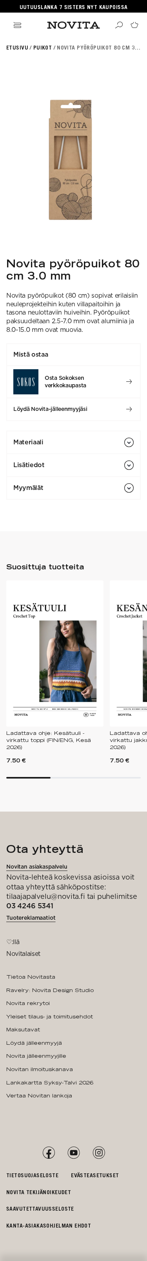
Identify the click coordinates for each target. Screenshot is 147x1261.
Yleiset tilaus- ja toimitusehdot (49, 1016)
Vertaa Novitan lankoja (39, 1095)
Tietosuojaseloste (32, 1175)
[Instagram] (99, 1153)
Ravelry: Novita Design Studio (50, 990)
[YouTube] (73, 1153)
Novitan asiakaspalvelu (36, 866)
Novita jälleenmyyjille (36, 1056)
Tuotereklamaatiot (31, 918)
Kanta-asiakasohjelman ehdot (48, 1225)
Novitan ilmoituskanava (39, 1069)
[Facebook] (48, 1153)
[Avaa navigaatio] (17, 25)
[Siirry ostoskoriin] (134, 25)
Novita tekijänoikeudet (38, 1192)
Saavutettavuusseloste (40, 1208)
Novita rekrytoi (28, 1003)
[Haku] (119, 25)
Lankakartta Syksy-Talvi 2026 (49, 1082)
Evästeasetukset (95, 1175)
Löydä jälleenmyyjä (34, 1043)
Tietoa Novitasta (30, 977)
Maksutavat (23, 1029)
